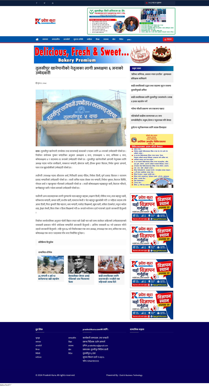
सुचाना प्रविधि (78, 39)
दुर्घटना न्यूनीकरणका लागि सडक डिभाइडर (148, 127)
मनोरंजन (38, 357)
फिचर (38, 349)
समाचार (45, 39)
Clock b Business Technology (130, 375)
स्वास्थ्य (105, 39)
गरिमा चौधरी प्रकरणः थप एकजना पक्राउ (147, 109)
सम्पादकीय (56, 39)
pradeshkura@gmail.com (98, 345)
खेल (113, 39)
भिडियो (169, 39)
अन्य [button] (128, 39)
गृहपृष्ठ (38, 338)
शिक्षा (98, 39)
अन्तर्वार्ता (66, 39)
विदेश (121, 39)
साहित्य (89, 39)
